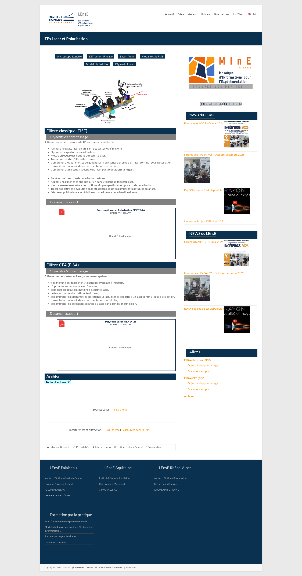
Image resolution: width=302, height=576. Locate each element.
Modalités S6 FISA (97, 64)
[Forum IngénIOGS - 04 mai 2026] (236, 123)
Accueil (169, 14)
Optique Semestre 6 (136, 446)
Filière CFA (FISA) (194, 378)
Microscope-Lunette (69, 56)
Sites (181, 14)
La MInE (238, 14)
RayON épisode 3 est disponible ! (204, 190)
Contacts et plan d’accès (58, 495)
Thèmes (205, 14)
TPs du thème (119, 409)
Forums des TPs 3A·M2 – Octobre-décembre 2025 (214, 154)
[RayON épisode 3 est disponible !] (237, 190)
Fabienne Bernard (59, 446)
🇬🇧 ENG (252, 14)
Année (192, 14)
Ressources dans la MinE (136, 429)
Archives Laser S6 (59, 382)
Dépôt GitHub (213, 104)
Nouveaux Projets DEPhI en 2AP (203, 221)
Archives (189, 396)
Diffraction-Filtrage (101, 56)
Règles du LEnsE (124, 64)
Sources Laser (155, 446)
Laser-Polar (127, 56)
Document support (199, 371)
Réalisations (221, 14)
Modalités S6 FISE (152, 56)
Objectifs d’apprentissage (203, 365)
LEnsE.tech (234, 104)
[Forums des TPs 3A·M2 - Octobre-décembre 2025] (197, 158)
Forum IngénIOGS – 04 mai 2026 (203, 123)
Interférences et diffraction (110, 446)
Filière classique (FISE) (197, 360)
